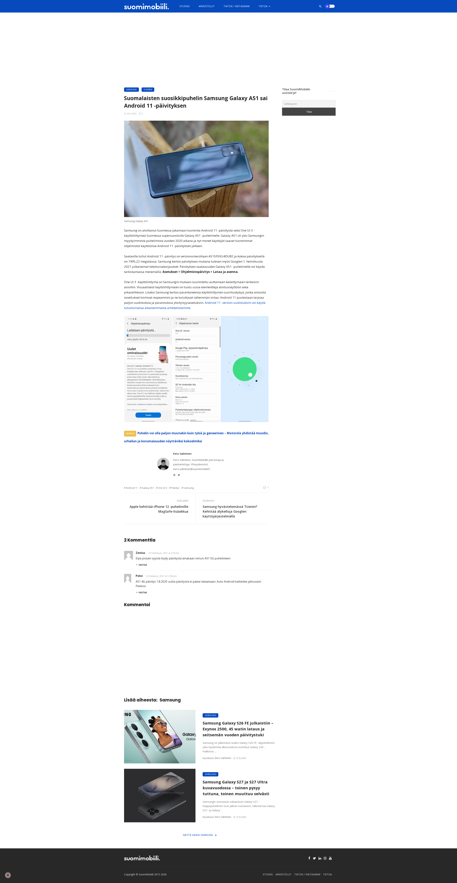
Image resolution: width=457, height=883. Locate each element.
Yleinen (148, 89)
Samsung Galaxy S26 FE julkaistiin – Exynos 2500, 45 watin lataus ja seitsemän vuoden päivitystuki (238, 728)
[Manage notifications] (8, 875)
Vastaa (143, 564)
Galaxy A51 (148, 487)
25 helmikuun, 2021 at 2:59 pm (163, 553)
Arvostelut (207, 6)
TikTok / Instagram (237, 6)
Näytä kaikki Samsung (198, 835)
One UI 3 (162, 487)
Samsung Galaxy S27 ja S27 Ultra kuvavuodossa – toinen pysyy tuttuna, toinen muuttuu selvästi (236, 787)
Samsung (131, 89)
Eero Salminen (182, 453)
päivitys (175, 487)
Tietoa (262, 6)
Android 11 (132, 487)
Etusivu (185, 6)
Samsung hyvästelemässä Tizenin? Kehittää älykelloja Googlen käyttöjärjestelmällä (230, 511)
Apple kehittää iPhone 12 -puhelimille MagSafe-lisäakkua (159, 509)
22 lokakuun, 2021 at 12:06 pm (161, 576)
